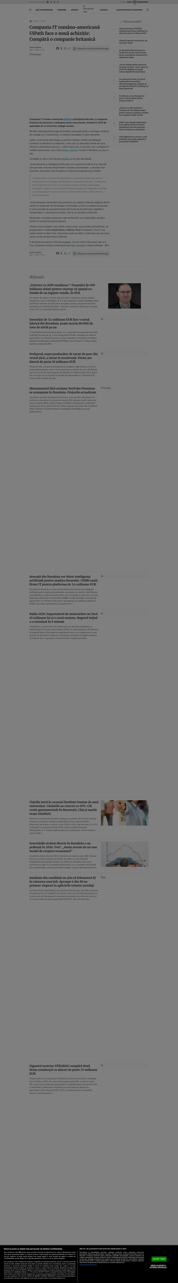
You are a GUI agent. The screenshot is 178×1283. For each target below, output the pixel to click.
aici (28, 1272)
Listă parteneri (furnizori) (88, 1265)
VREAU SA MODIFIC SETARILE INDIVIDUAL (158, 1266)
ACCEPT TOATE (159, 1259)
